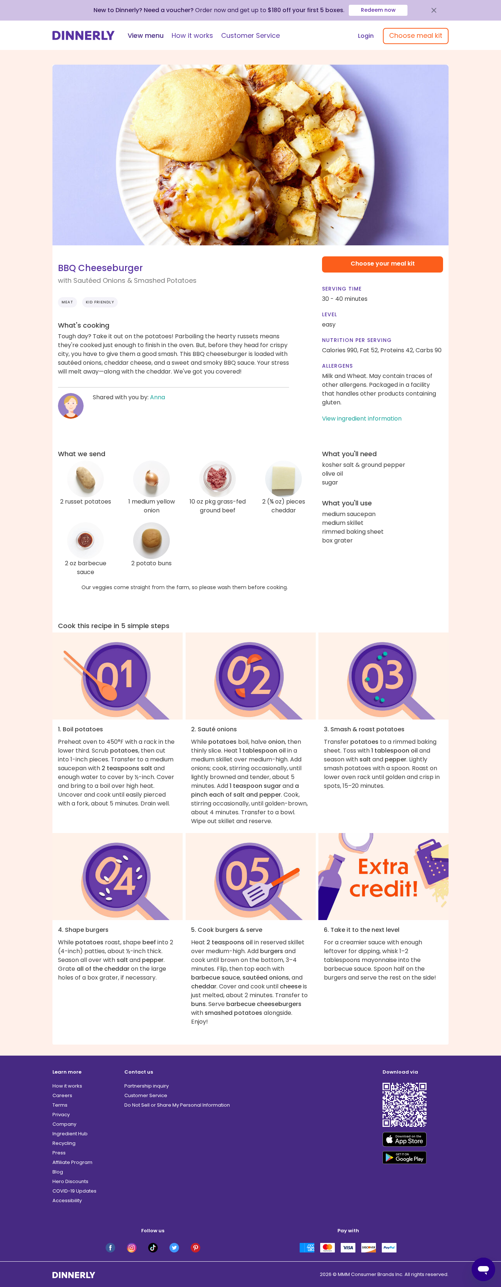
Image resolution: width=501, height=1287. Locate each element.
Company (64, 1124)
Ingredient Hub (70, 1133)
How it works (192, 35)
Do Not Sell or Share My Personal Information (177, 1105)
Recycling (64, 1143)
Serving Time (342, 288)
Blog (57, 1171)
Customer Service (250, 35)
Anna (157, 397)
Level (329, 314)
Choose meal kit (415, 35)
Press (59, 1152)
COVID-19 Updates (74, 1190)
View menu (146, 35)
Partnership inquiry (146, 1085)
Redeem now (378, 10)
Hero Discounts (70, 1181)
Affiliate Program (72, 1162)
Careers (62, 1095)
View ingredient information (362, 418)
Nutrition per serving (357, 340)
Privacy (61, 1114)
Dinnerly (83, 35)
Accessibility (67, 1200)
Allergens (337, 365)
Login (366, 36)
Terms (59, 1105)
